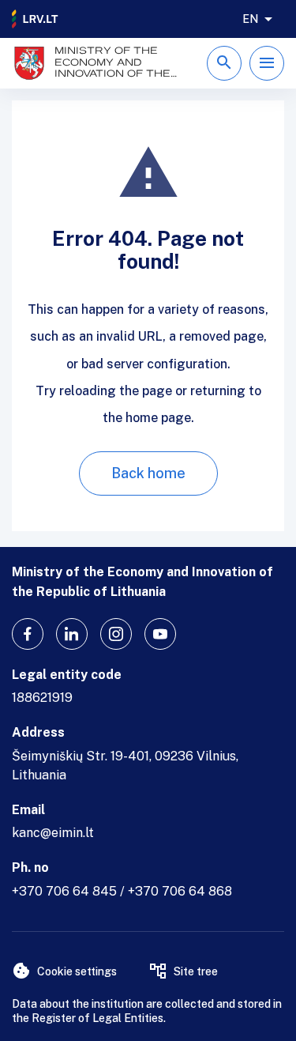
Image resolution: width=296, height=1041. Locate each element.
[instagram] (116, 634)
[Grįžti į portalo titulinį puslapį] (35, 19)
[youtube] (160, 634)
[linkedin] (72, 634)
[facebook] (27, 634)
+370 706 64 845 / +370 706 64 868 (122, 891)
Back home (148, 473)
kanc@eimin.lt (53, 832)
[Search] (224, 63)
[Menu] (266, 63)
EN (250, 19)
